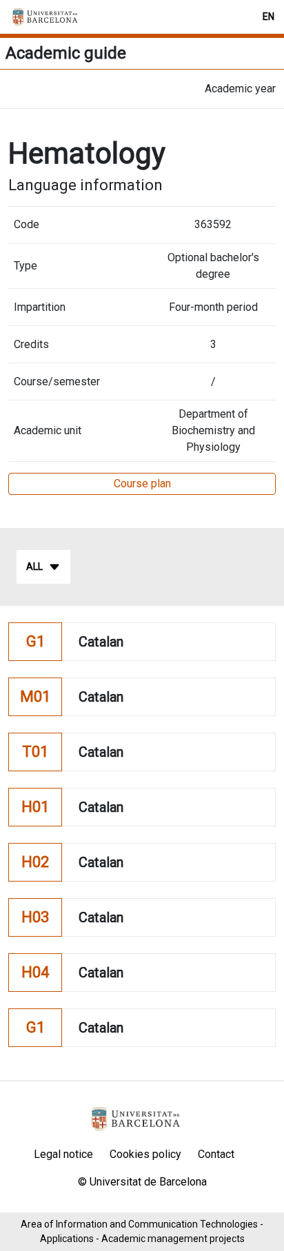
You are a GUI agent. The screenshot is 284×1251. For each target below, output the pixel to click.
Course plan (142, 483)
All (34, 566)
